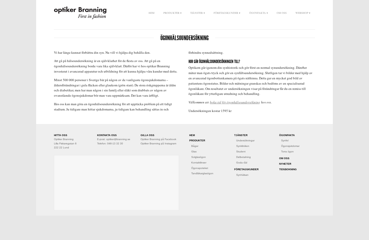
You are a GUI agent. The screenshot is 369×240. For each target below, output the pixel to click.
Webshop (301, 13)
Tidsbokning (288, 169)
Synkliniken (242, 146)
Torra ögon (287, 151)
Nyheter (285, 163)
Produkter (171, 13)
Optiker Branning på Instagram (158, 143)
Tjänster (196, 13)
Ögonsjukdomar (290, 146)
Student (240, 151)
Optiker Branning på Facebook (158, 139)
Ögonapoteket (199, 168)
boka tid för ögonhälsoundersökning (235, 102)
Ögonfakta (257, 13)
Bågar (194, 146)
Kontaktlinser (198, 162)
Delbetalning (243, 157)
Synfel (284, 140)
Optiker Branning (80, 13)
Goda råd (241, 162)
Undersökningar (245, 140)
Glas (194, 151)
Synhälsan (242, 174)
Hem (151, 13)
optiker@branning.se (118, 139)
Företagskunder (226, 13)
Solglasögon (198, 157)
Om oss (282, 13)
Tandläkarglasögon (202, 173)
